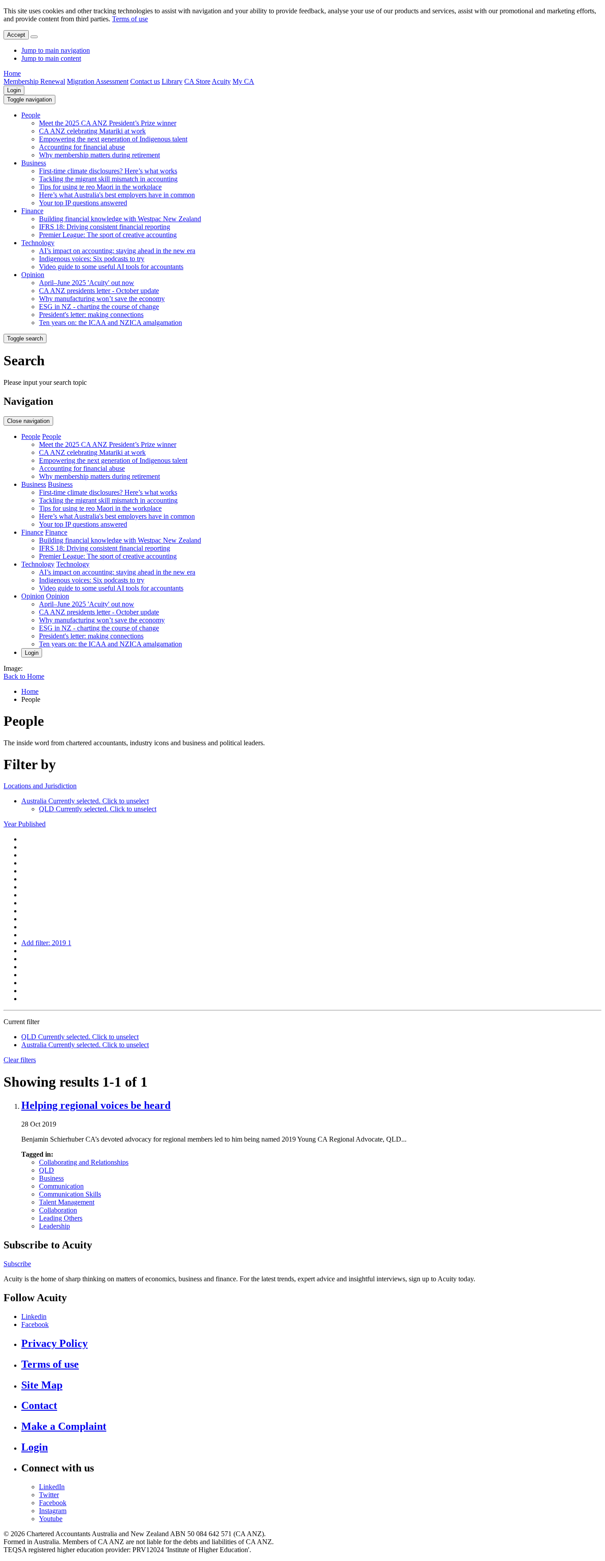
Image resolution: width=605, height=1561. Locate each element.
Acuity (221, 81)
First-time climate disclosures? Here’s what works (108, 171)
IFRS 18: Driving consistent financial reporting (104, 227)
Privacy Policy (54, 1343)
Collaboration (58, 1210)
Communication (61, 1186)
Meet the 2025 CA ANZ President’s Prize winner (107, 123)
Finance (32, 211)
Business (33, 163)
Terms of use (130, 19)
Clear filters (20, 1060)
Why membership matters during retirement (99, 155)
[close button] (34, 36)
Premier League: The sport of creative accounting (108, 235)
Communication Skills (70, 1194)
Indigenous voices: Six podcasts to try (91, 258)
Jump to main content (51, 58)
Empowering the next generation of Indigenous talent (113, 139)
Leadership (54, 1226)
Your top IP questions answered (83, 203)
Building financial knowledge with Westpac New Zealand (120, 219)
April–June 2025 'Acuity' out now (86, 282)
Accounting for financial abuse (82, 147)
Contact (39, 1405)
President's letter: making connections (91, 314)
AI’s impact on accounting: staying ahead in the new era (117, 250)
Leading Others (60, 1218)
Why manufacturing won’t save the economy (102, 298)
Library (172, 81)
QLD (46, 1170)
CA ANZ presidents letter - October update (99, 290)
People (30, 115)
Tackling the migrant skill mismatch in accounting (108, 179)
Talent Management (66, 1202)
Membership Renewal (34, 81)
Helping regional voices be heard (96, 1105)
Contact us (145, 81)
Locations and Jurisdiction (40, 786)
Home (12, 73)
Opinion (32, 274)
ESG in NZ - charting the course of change (99, 306)
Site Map (41, 1385)
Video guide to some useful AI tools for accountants (111, 266)
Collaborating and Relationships (83, 1162)
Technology (37, 242)
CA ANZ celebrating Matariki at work (92, 131)
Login (14, 90)
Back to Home (24, 676)
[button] (29, 99)
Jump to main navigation (55, 50)
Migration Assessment (97, 81)
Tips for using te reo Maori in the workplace (100, 187)
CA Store (197, 81)
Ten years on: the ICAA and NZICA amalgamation (110, 322)
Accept (16, 34)
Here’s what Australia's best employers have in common (117, 195)
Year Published (25, 824)
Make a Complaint (63, 1426)
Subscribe (17, 1264)
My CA (243, 81)
